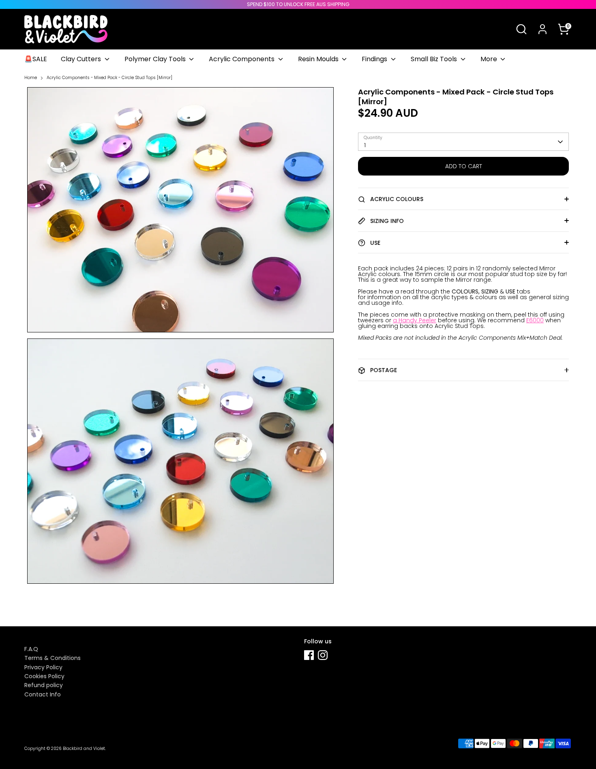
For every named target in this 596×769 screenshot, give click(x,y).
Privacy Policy (43, 667)
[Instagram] (323, 655)
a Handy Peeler (414, 320)
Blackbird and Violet (84, 748)
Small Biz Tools (435, 59)
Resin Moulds (319, 59)
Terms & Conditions (52, 658)
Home (30, 78)
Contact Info (42, 694)
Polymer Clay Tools (155, 59)
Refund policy (43, 685)
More (489, 59)
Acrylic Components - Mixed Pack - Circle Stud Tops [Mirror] (109, 78)
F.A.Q (31, 649)
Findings (375, 59)
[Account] (542, 29)
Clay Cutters (82, 59)
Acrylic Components (242, 59)
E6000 (535, 320)
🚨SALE (35, 59)
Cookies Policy (44, 676)
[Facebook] (309, 655)
